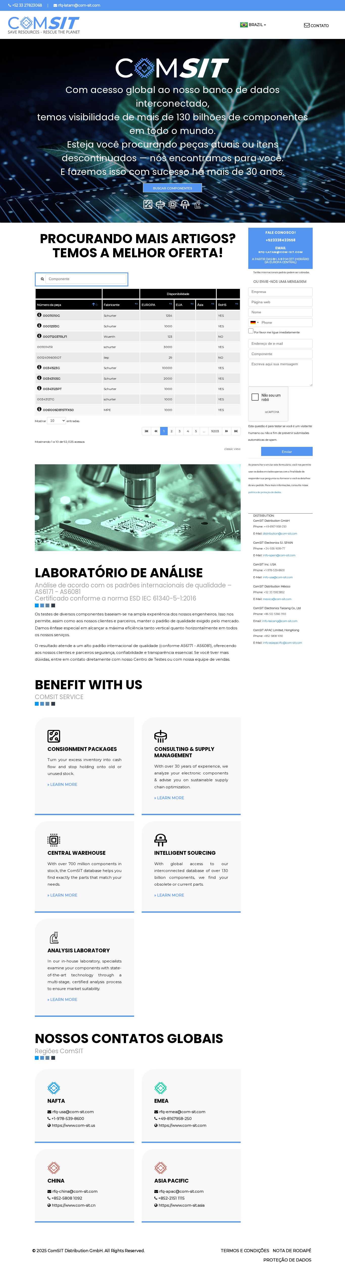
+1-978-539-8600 (68, 1118)
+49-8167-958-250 (275, 526)
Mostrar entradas (57, 421)
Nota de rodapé (292, 1250)
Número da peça (49, 305)
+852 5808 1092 (273, 636)
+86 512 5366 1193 (275, 614)
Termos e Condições (245, 1250)
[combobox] (254, 322)
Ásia (200, 305)
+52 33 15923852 (274, 592)
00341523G (50, 368)
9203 (215, 431)
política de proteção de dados (264, 492)
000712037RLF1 (54, 336)
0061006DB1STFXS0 (57, 410)
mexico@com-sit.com (277, 599)
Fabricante (111, 305)
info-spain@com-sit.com (279, 555)
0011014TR (45, 347)
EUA (179, 305)
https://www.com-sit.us (73, 1125)
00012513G (50, 326)
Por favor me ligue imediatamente (277, 332)
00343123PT (51, 389)
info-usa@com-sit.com (278, 577)
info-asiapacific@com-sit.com (282, 643)
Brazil (256, 24)
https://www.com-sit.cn (73, 1205)
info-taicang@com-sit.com (280, 621)
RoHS (222, 305)
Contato (320, 26)
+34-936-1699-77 (274, 548)
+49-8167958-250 (175, 1118)
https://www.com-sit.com (182, 1125)
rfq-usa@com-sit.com (73, 1111)
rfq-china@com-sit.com (74, 1191)
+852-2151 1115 (171, 1198)
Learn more (63, 784)
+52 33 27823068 (27, 5)
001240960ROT (49, 357)
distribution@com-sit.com (280, 533)
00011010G (50, 315)
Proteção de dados (287, 1260)
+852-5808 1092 (67, 1198)
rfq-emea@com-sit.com (182, 1111)
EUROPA (148, 305)
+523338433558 (280, 240)
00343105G (50, 378)
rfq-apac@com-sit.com (181, 1191)
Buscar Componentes (172, 188)
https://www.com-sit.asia (182, 1205)
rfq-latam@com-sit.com (79, 5)
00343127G (45, 399)
